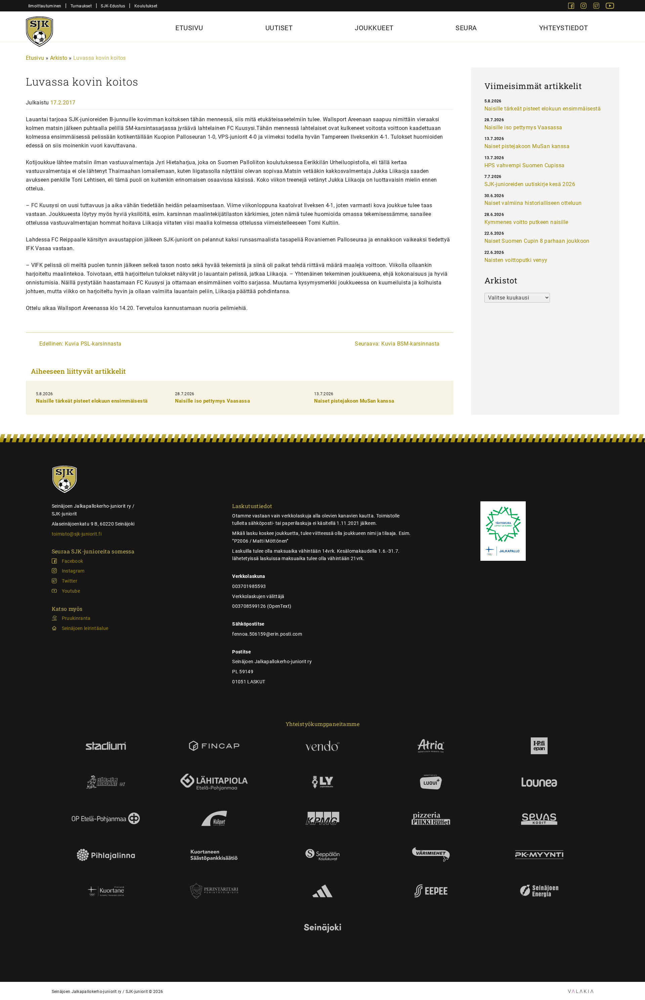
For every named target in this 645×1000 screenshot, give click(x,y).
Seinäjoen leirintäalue (85, 628)
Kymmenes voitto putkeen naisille (526, 222)
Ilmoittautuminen (44, 5)
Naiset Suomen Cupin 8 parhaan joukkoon (537, 241)
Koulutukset (145, 5)
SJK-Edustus (113, 5)
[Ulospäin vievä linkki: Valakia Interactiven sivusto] (580, 991)
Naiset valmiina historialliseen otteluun (533, 203)
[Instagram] (584, 7)
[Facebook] (571, 7)
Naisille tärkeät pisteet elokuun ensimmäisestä (92, 401)
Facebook (72, 561)
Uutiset (279, 28)
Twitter (69, 581)
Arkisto (59, 58)
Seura (466, 28)
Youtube (71, 591)
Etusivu (189, 28)
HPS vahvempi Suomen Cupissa (524, 165)
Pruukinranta (76, 618)
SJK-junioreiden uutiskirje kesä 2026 (529, 184)
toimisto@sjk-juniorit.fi (76, 534)
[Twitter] (597, 7)
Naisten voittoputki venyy (516, 260)
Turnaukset (81, 5)
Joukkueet (374, 28)
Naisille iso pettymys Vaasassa (212, 401)
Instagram (73, 571)
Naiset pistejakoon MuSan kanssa (354, 401)
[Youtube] (610, 7)
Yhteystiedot (563, 28)
